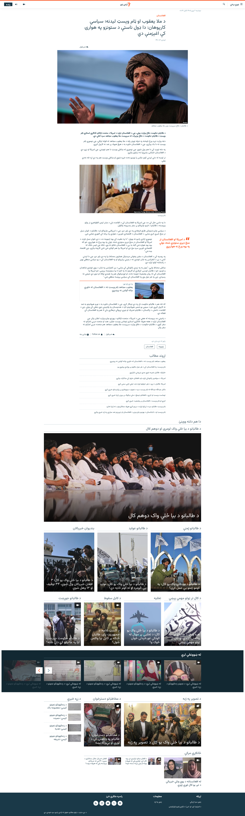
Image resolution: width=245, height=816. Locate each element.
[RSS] (95, 803)
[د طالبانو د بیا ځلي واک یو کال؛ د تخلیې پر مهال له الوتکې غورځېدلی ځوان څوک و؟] (142, 624)
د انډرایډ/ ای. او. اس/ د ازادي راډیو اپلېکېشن (185, 806)
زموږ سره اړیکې (195, 802)
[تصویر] (24, 4)
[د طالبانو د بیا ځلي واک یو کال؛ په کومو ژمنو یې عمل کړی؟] (176, 562)
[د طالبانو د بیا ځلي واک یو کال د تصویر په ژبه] (162, 725)
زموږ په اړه (158, 802)
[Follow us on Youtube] (108, 803)
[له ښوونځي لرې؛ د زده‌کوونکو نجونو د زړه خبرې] (142, 670)
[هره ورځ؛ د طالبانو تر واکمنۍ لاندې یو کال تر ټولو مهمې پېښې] (182, 624)
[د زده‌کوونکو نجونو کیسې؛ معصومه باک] (74, 706)
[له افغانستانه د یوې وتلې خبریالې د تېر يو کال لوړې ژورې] (182, 767)
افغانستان (161, 15)
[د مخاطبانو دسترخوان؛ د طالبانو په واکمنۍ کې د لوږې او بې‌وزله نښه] (102, 724)
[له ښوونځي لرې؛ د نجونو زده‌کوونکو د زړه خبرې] (182, 670)
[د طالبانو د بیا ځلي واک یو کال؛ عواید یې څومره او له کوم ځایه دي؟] (122, 562)
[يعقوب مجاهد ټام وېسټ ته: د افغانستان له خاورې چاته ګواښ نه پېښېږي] (149, 291)
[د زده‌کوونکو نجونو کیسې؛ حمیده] (74, 717)
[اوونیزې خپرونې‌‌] (16, 4)
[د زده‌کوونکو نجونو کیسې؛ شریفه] (74, 738)
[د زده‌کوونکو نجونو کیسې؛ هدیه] (74, 727)
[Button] (84, 47)
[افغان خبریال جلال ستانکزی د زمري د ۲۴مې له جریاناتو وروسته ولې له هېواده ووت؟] (114, 761)
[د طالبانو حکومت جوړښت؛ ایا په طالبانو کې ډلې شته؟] (62, 624)
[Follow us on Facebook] (120, 803)
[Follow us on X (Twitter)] (114, 803)
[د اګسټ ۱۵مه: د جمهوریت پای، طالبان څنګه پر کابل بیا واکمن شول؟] (102, 624)
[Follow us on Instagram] (101, 803)
